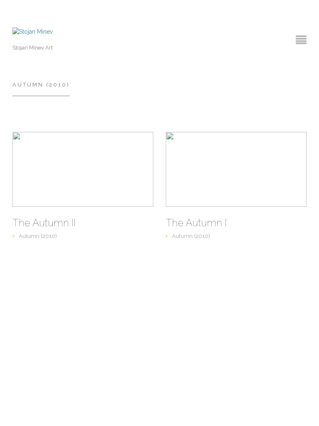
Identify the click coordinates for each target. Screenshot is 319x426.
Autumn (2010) (38, 236)
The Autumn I (196, 223)
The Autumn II (44, 223)
